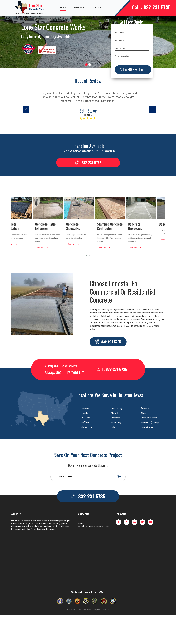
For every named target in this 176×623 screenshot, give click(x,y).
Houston (85, 408)
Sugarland (85, 413)
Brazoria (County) (149, 417)
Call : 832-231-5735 (151, 7)
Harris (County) (148, 427)
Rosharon (145, 408)
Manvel (114, 413)
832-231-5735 (91, 162)
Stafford (85, 422)
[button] (86, 255)
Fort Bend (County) (150, 422)
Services (78, 7)
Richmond (115, 417)
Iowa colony (116, 408)
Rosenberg (116, 422)
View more (19, 247)
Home (63, 7)
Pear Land (85, 417)
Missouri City (87, 427)
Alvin (143, 413)
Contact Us (97, 7)
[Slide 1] (86, 64)
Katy (113, 427)
